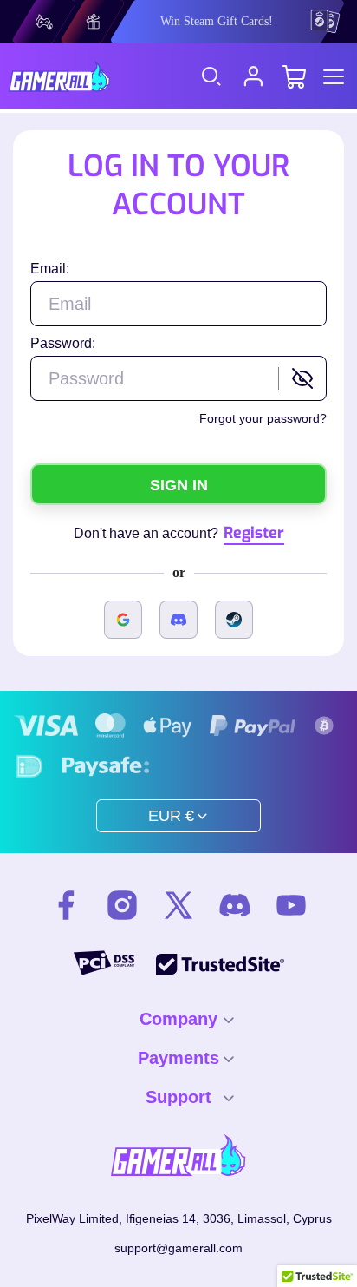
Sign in (179, 485)
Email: (49, 268)
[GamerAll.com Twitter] (178, 908)
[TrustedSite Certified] (220, 964)
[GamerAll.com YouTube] (291, 908)
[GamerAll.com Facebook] (66, 908)
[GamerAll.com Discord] (234, 908)
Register (254, 532)
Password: (62, 343)
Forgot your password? (263, 418)
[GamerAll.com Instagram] (122, 908)
